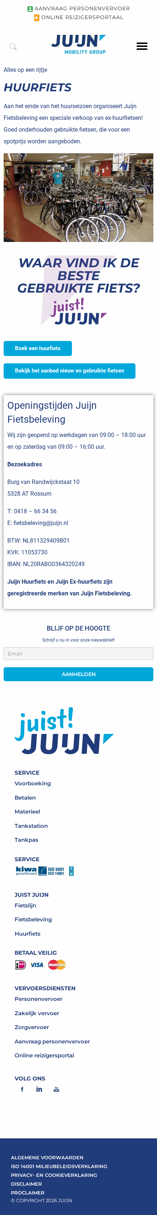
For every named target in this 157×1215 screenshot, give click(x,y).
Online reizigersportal (44, 1055)
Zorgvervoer (32, 1027)
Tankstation (31, 825)
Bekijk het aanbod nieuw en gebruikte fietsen (69, 370)
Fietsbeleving (33, 919)
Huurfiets (28, 933)
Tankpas (26, 839)
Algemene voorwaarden (47, 1157)
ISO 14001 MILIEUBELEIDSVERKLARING (59, 1166)
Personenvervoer (38, 998)
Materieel (27, 811)
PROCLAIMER (28, 1193)
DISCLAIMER (26, 1184)
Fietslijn (25, 905)
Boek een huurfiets (38, 348)
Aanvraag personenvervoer (52, 1041)
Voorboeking (33, 783)
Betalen (25, 797)
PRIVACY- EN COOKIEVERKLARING (54, 1175)
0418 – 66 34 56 (35, 511)
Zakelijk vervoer (37, 1013)
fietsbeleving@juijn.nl (41, 523)
